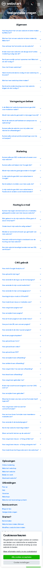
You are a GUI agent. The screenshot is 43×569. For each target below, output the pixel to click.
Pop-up (4, 487)
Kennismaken (7, 521)
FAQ (3, 490)
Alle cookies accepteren (21, 557)
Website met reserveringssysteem (14, 500)
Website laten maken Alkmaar (13, 524)
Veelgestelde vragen (9, 512)
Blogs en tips (6, 509)
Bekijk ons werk (7, 475)
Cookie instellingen (21, 562)
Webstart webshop (9, 468)
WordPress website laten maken (13, 527)
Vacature (5, 493)
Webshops (6, 497)
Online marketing (8, 465)
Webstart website (8, 472)
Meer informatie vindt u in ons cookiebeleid (20, 551)
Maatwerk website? (9, 478)
